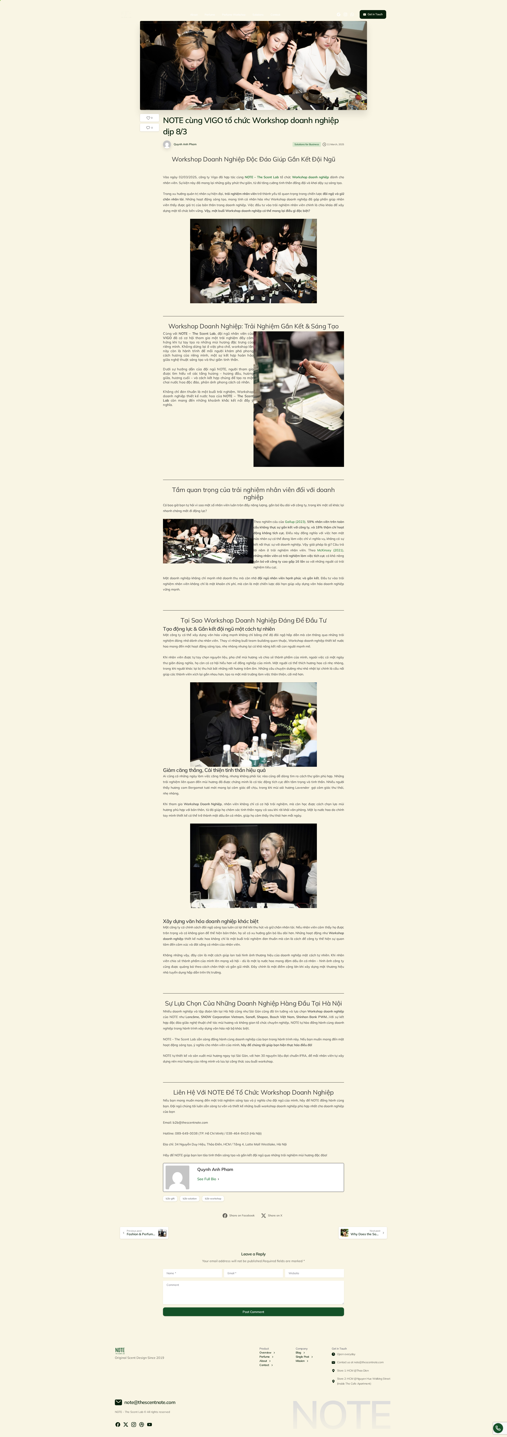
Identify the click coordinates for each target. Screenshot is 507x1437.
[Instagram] (345, 14)
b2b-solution (190, 1198)
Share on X (275, 1215)
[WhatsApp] (352, 14)
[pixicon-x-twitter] (126, 1424)
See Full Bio (206, 1179)
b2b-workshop (213, 1198)
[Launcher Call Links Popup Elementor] (498, 1428)
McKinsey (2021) (330, 550)
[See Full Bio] (218, 1179)
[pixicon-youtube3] (149, 1424)
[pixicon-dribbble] (142, 1424)
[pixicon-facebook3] (118, 1424)
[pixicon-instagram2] (134, 1424)
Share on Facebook (241, 1215)
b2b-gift (170, 1198)
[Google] (338, 14)
